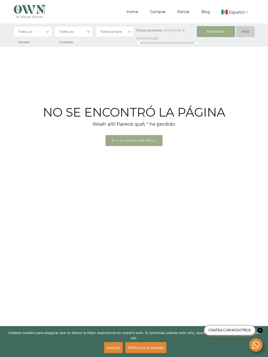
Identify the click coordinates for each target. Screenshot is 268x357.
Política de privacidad (146, 348)
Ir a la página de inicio (134, 140)
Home (132, 11)
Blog (205, 11)
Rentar (183, 11)
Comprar (158, 11)
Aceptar (113, 348)
